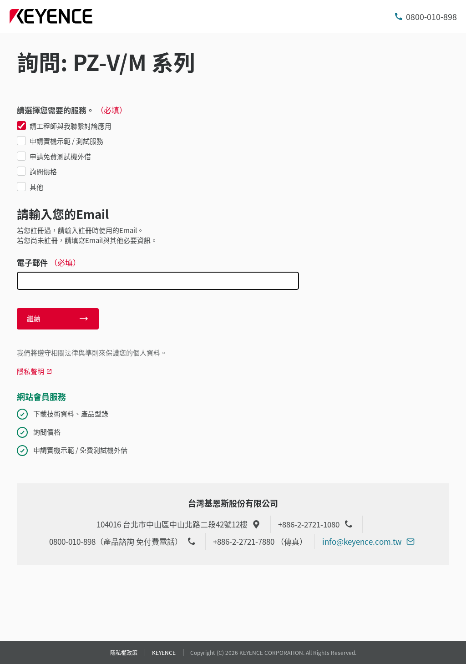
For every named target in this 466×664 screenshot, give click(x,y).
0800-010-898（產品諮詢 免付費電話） (115, 541)
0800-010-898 (431, 16)
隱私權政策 (123, 652)
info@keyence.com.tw (362, 541)
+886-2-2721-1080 (308, 524)
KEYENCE (164, 652)
